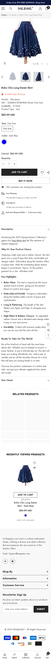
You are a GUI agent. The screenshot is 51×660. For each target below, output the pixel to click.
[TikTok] (12, 561)
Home (3, 15)
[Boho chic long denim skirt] (25, 475)
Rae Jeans (15, 99)
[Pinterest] (5, 561)
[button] (42, 64)
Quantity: (6, 158)
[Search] (10, 8)
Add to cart (19, 172)
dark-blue (25, 515)
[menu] (3, 8)
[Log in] (40, 8)
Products (12, 15)
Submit (41, 609)
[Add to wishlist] (42, 172)
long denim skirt (19, 240)
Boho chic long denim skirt (25, 504)
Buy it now (25, 181)
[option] (25, 42)
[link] (13, 437)
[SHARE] (48, 172)
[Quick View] (35, 468)
